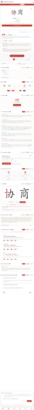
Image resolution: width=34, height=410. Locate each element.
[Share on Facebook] (13, 27)
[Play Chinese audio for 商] (25, 178)
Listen (5, 240)
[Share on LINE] (20, 27)
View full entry (8, 179)
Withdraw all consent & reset (28, 402)
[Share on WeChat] (17, 27)
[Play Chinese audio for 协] (8, 178)
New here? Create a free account (16, 163)
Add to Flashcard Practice (17, 25)
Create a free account (18, 106)
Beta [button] (13, 1)
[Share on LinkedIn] (15, 27)
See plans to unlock (7, 163)
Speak (13, 240)
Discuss (17, 240)
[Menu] (32, 2)
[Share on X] (12, 27)
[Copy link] (22, 27)
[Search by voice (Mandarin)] (18, 59)
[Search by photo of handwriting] (16, 59)
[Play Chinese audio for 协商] (31, 9)
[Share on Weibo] (18, 27)
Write (9, 240)
